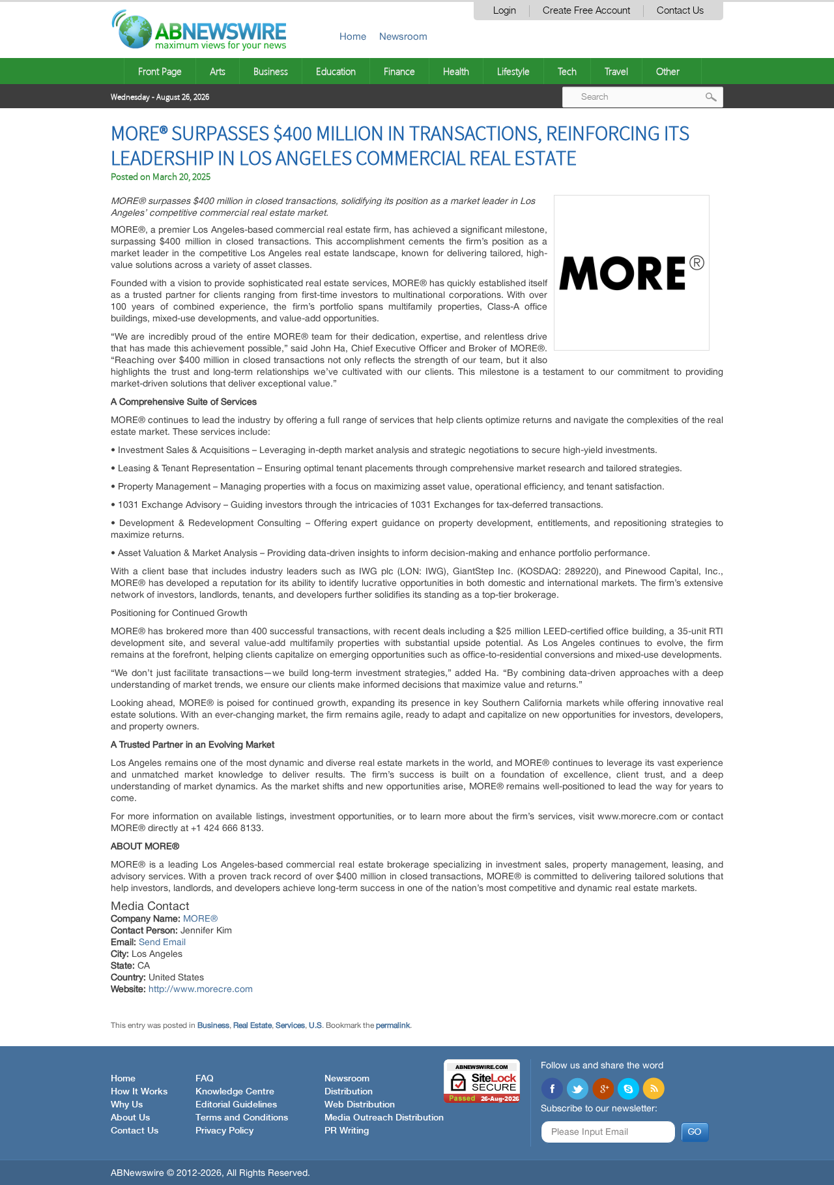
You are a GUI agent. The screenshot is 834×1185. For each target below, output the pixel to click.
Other (668, 71)
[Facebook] (552, 1089)
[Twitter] (577, 1089)
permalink (393, 1025)
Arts (217, 71)
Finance (399, 71)
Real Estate (252, 1025)
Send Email (162, 942)
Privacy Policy (224, 1130)
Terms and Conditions (241, 1117)
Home (352, 36)
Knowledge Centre (234, 1091)
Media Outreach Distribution (384, 1117)
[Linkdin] (603, 1089)
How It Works (139, 1091)
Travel (616, 71)
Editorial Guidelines (236, 1104)
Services (290, 1025)
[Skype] (628, 1089)
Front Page (160, 71)
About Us (130, 1117)
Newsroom (403, 36)
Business (270, 71)
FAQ (204, 1078)
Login (504, 11)
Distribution (348, 1091)
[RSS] (653, 1089)
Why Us (127, 1104)
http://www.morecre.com (201, 989)
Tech (567, 71)
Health (456, 71)
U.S (315, 1025)
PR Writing (346, 1130)
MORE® (200, 918)
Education (336, 71)
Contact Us (680, 11)
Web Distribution (359, 1104)
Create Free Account (586, 11)
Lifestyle (513, 71)
